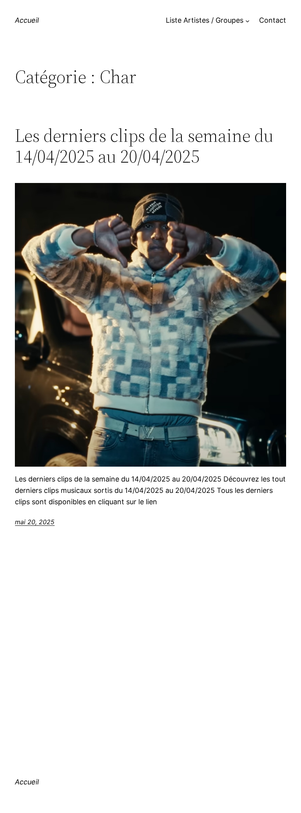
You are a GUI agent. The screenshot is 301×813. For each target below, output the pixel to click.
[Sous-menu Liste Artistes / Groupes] (247, 20)
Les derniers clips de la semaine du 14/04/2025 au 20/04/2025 (144, 146)
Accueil (27, 20)
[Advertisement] (150, 657)
